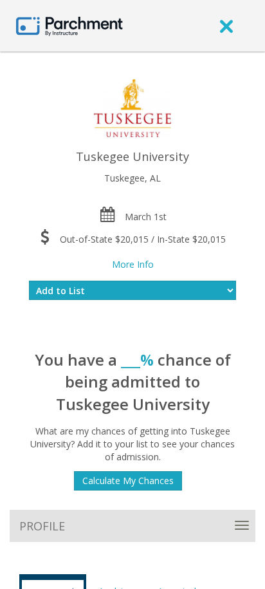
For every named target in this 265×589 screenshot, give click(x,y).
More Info (133, 264)
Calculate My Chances (128, 480)
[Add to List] (132, 290)
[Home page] (69, 25)
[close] (226, 25)
